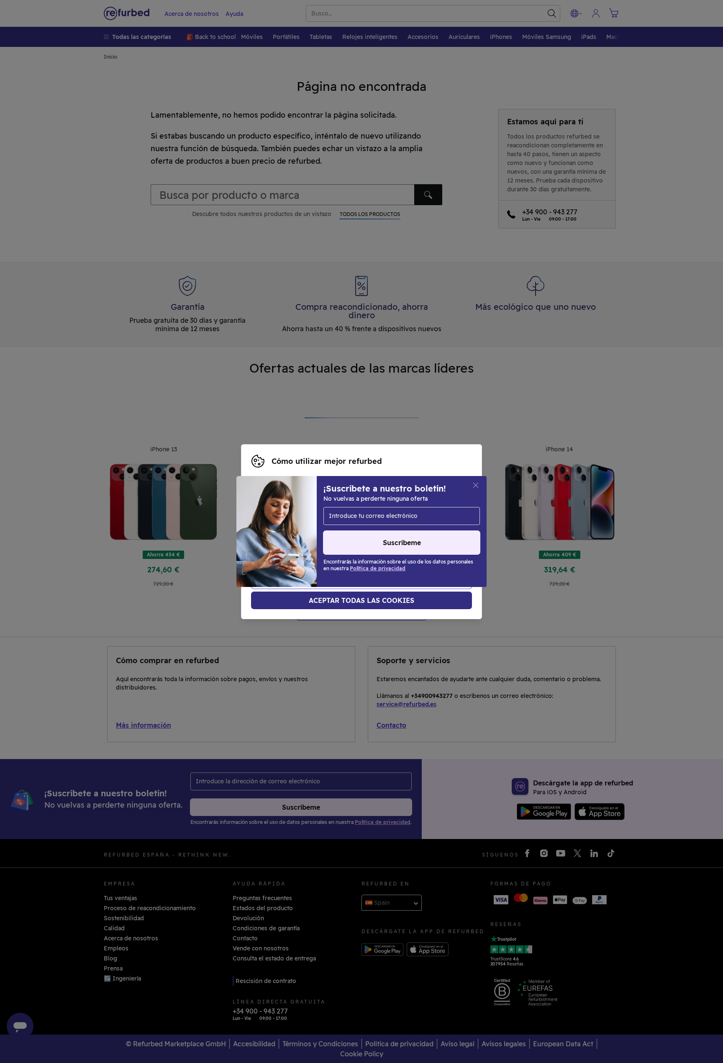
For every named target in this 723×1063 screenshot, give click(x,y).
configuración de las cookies (345, 523)
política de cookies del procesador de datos (314, 540)
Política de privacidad (305, 531)
